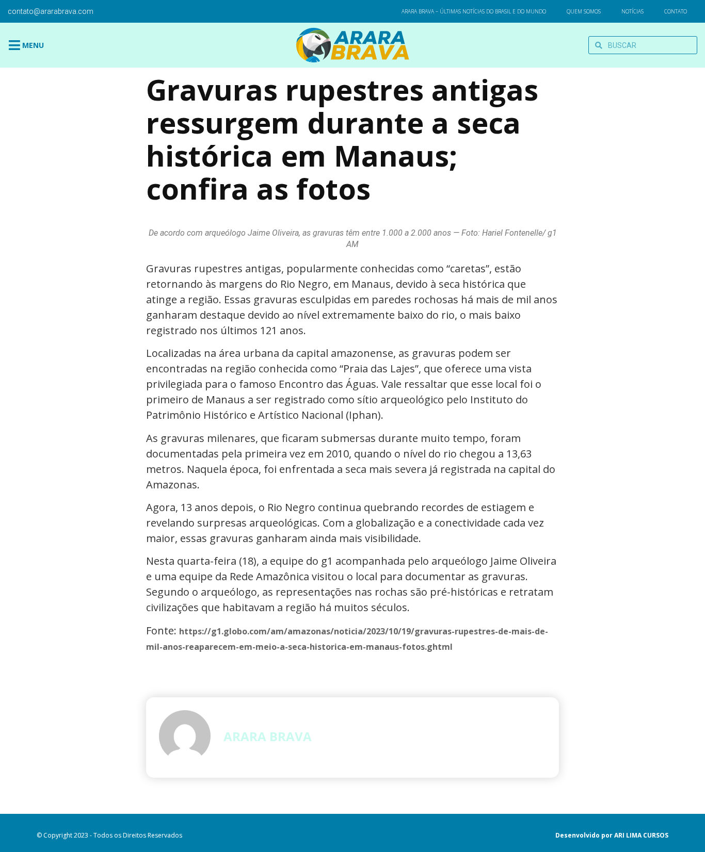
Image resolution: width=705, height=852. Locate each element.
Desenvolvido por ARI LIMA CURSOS (611, 835)
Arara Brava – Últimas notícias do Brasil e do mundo (474, 11)
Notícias (632, 11)
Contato (675, 11)
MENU (33, 45)
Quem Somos (584, 11)
